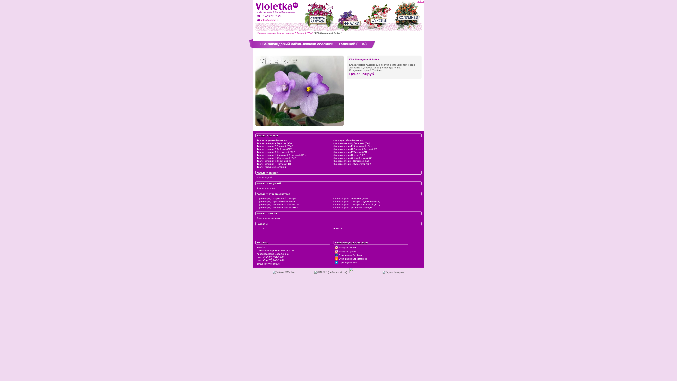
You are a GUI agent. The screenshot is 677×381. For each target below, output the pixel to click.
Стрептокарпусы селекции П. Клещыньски (278, 204)
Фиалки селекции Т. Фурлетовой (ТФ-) (352, 164)
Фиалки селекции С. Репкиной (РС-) (274, 161)
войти (420, 1)
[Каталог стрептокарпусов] (319, 15)
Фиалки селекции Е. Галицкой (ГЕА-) (295, 33)
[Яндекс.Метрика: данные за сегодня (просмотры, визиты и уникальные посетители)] (393, 272)
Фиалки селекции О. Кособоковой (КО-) (352, 158)
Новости (337, 228)
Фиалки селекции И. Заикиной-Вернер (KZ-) (355, 149)
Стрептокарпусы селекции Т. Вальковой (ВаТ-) (356, 204)
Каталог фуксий (264, 177)
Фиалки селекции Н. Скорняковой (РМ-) (276, 158)
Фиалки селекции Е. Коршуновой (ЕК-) (352, 146)
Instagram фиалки (347, 247)
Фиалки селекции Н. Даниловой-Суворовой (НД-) (281, 155)
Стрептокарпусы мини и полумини (350, 198)
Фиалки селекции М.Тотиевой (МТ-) (350, 152)
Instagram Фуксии (347, 251)
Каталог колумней (266, 188)
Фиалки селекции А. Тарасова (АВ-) (274, 143)
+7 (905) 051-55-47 (274, 257)
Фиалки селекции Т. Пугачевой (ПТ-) (274, 164)
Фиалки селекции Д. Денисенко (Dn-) (351, 143)
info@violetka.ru (270, 20)
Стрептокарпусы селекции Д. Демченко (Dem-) (356, 201)
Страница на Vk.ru (347, 262)
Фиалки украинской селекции (271, 167)
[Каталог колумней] (407, 15)
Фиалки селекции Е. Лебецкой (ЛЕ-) (274, 149)
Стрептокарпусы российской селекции (276, 201)
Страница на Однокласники (352, 259)
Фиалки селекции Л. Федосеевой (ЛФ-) (276, 152)
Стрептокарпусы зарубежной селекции (276, 198)
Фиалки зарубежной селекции (272, 140)
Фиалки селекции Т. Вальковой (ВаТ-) (351, 161)
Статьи (260, 228)
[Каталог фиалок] (348, 15)
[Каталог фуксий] (377, 15)
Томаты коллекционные (268, 218)
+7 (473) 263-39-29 (274, 260)
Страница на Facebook (350, 255)
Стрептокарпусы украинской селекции (352, 207)
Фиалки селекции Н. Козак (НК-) (349, 155)
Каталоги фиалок (266, 33)
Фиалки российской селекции (348, 140)
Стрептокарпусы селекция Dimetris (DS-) (277, 207)
